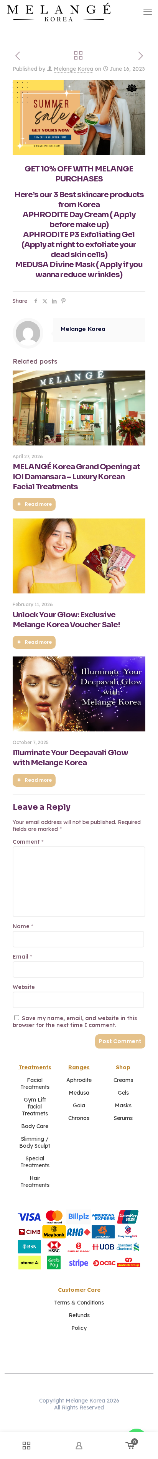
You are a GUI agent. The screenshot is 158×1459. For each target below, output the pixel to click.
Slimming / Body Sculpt (34, 1142)
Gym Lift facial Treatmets (35, 1106)
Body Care (34, 1126)
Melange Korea (73, 68)
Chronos (78, 1118)
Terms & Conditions (79, 1302)
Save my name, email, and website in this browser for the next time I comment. (75, 1022)
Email (22, 956)
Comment (28, 841)
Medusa (79, 1092)
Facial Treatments (34, 1083)
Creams (123, 1080)
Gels (123, 1092)
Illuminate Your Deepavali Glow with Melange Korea (70, 758)
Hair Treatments (34, 1181)
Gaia (79, 1105)
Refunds (79, 1315)
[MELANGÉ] (59, 11)
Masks (123, 1105)
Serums (123, 1118)
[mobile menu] (147, 11)
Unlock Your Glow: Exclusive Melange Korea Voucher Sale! (66, 620)
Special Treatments (34, 1162)
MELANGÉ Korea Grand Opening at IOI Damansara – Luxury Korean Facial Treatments (76, 477)
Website (24, 987)
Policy (79, 1327)
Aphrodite (79, 1080)
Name (23, 926)
